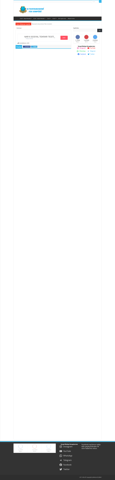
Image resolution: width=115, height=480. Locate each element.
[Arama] (100, 1)
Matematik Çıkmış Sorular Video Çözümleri (42, 24)
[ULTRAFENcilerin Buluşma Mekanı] (29, 9)
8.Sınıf (54, 18)
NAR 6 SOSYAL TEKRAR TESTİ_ (39, 37)
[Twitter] (86, 2)
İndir (64, 38)
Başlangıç (18, 28)
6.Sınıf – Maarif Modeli (38, 18)
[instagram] (89, 2)
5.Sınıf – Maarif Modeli (25, 18)
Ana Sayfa (16, 18)
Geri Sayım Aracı (62, 18)
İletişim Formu (71, 18)
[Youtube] (88, 2)
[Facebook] (84, 2)
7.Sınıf (48, 18)
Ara (100, 30)
